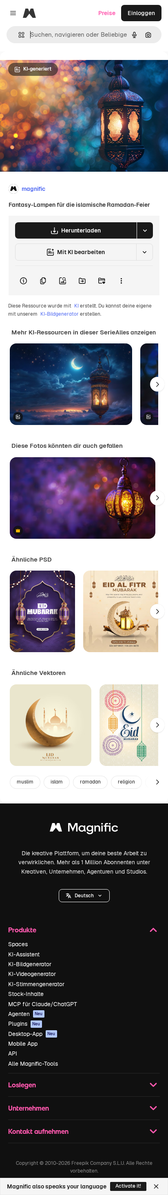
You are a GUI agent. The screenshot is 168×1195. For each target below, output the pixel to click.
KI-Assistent (24, 954)
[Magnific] (84, 829)
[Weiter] (157, 384)
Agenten (25, 1014)
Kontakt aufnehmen (38, 1131)
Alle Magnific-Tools (33, 1063)
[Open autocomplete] (18, 35)
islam (57, 782)
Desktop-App (31, 1034)
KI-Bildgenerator (59, 314)
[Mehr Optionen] (121, 280)
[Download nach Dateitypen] (145, 230)
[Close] (156, 1186)
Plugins (24, 1023)
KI (76, 306)
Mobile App (23, 1043)
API (12, 1053)
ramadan (90, 782)
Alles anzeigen (135, 332)
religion (126, 782)
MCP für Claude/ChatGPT (42, 1004)
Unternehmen (28, 1108)
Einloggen (141, 13)
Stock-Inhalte (26, 994)
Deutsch (84, 895)
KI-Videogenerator (32, 974)
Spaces (18, 944)
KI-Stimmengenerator (36, 984)
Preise (106, 13)
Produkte (22, 929)
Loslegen (22, 1084)
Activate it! (128, 1186)
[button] (84, 895)
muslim (25, 782)
